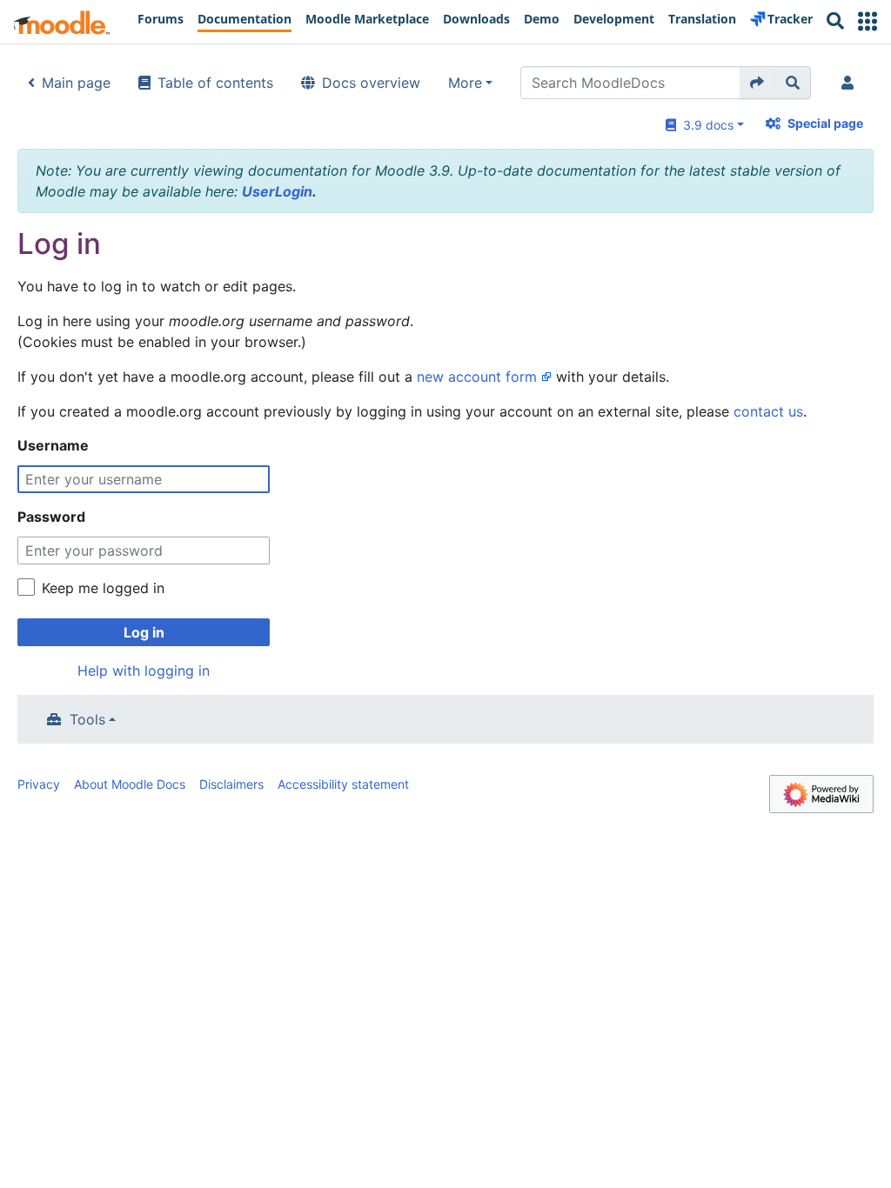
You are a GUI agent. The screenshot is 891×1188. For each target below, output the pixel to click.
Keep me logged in (103, 588)
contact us (768, 411)
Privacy (38, 784)
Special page (825, 123)
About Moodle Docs (129, 784)
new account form (477, 376)
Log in (144, 632)
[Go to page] (757, 82)
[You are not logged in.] (851, 82)
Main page (76, 82)
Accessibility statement (343, 784)
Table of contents (215, 82)
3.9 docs (705, 124)
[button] (867, 21)
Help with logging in (143, 670)
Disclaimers (231, 784)
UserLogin (277, 191)
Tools (87, 719)
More (465, 82)
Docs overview (371, 82)
